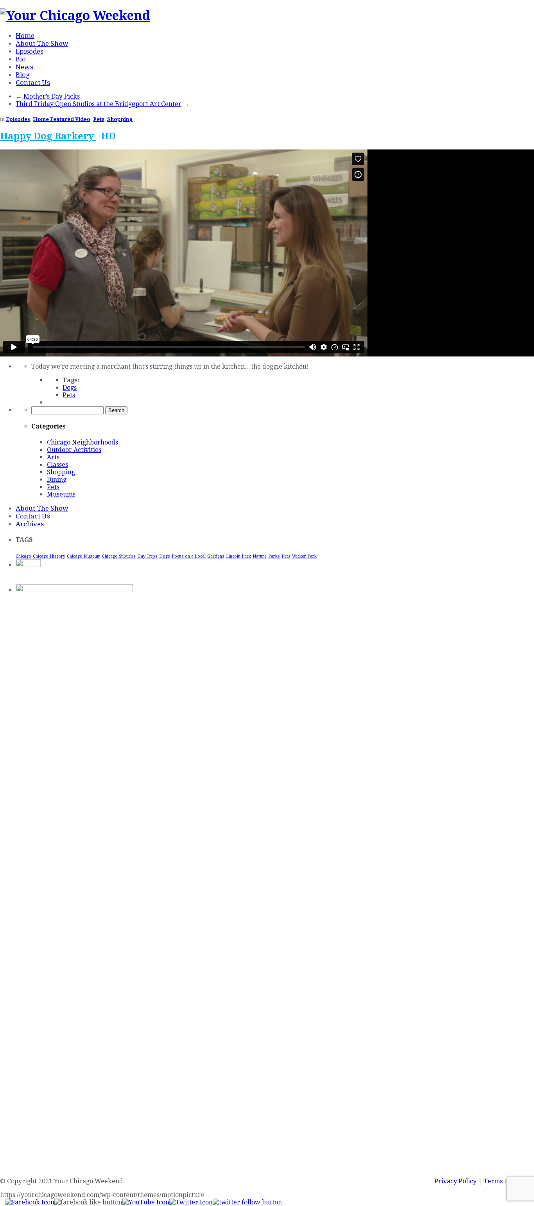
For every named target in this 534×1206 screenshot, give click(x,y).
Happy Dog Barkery (48, 136)
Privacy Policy (455, 1181)
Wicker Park (304, 556)
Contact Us (33, 82)
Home (25, 36)
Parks (274, 556)
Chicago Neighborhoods (82, 442)
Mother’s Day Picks (51, 96)
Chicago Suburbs (119, 556)
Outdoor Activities (74, 450)
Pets (98, 119)
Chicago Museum (83, 556)
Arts (53, 457)
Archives (30, 524)
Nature (260, 556)
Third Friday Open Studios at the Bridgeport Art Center (98, 104)
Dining (56, 479)
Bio (21, 59)
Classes (57, 464)
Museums (61, 494)
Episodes (29, 51)
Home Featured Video (61, 119)
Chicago (23, 556)
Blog (23, 75)
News (24, 67)
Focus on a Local (189, 556)
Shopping (120, 119)
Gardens (215, 556)
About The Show (42, 43)
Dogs (70, 387)
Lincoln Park (238, 556)
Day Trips (147, 556)
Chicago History (49, 556)
